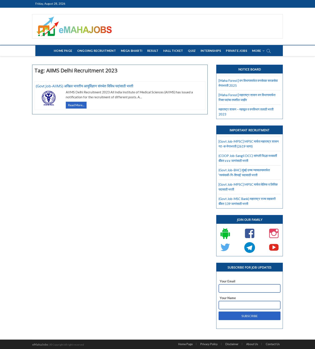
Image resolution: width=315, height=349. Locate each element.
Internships (211, 50)
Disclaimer (231, 344)
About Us (252, 344)
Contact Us (273, 344)
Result (152, 50)
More (256, 50)
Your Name (228, 298)
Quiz (192, 50)
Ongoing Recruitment (96, 50)
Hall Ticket (173, 50)
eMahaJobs (40, 344)
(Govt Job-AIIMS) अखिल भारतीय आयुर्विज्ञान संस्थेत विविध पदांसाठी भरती (84, 86)
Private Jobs (236, 50)
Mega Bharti (131, 50)
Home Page (63, 50)
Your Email (227, 281)
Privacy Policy (209, 344)
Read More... (77, 105)
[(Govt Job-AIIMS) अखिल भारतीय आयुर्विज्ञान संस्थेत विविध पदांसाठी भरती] (49, 98)
